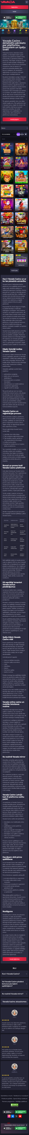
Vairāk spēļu (14, 270)
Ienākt (14, 11)
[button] (2, 24)
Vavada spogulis (14, 119)
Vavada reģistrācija (14, 959)
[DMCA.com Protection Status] (14, 1107)
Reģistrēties (14, 7)
